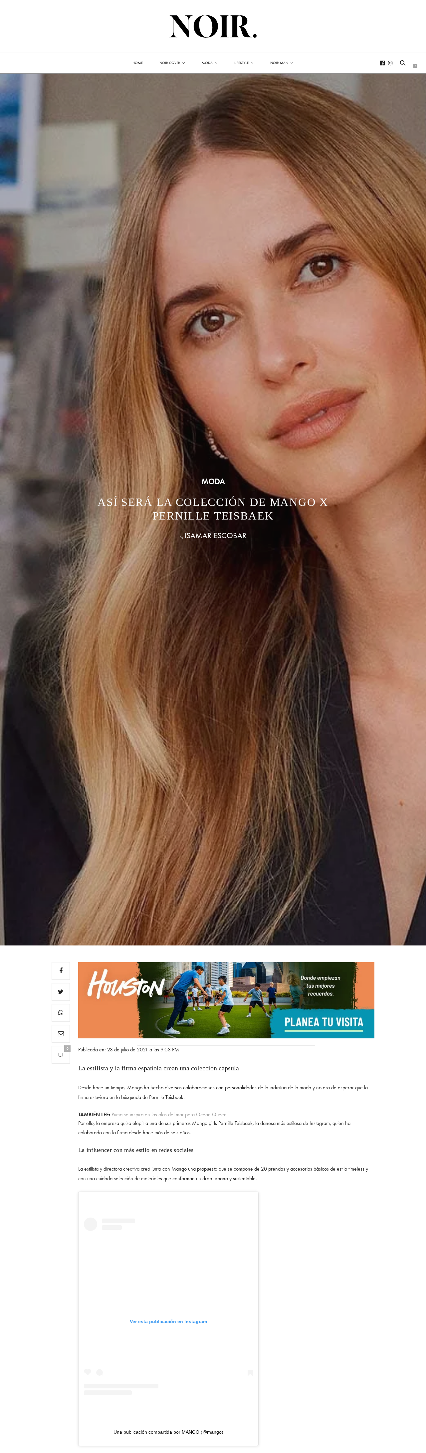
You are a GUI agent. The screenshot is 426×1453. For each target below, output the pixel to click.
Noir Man (279, 62)
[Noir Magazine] (213, 26)
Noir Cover (169, 62)
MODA (213, 482)
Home (137, 62)
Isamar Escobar (215, 535)
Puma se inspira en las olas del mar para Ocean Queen (169, 1114)
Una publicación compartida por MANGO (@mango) (168, 1432)
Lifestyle (241, 62)
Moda (207, 62)
